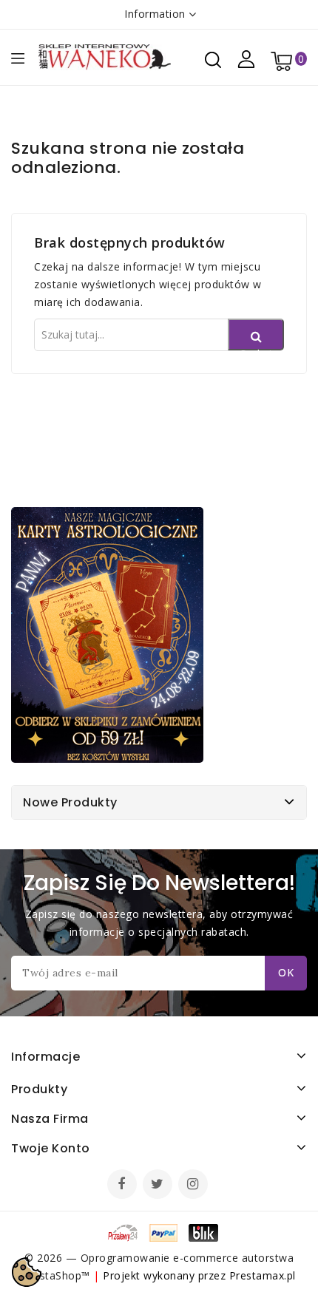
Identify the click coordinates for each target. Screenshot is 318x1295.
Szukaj (255, 348)
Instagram (195, 1185)
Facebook (123, 1185)
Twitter (159, 1185)
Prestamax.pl (262, 1275)
